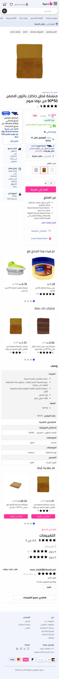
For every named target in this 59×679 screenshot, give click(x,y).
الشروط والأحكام (48, 631)
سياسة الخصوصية (47, 628)
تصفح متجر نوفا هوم (50, 92)
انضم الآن (14, 141)
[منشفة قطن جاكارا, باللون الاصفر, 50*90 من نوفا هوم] (29, 63)
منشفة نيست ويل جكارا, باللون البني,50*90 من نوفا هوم (43, 347)
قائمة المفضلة (24, 624)
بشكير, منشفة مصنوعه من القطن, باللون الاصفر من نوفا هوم (17, 348)
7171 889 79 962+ (47, 648)
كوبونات (51, 637)
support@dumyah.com (44, 652)
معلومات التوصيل (47, 624)
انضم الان (39, 151)
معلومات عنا (49, 621)
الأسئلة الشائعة (48, 634)
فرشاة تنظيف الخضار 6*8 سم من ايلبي (16, 289)
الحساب (27, 621)
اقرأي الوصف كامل (49, 222)
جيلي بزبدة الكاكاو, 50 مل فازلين (45, 289)
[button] (41, 156)
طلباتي (27, 628)
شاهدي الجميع (49, 529)
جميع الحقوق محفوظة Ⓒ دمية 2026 (29, 670)
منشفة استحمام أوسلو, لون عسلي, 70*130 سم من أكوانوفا (17, 506)
